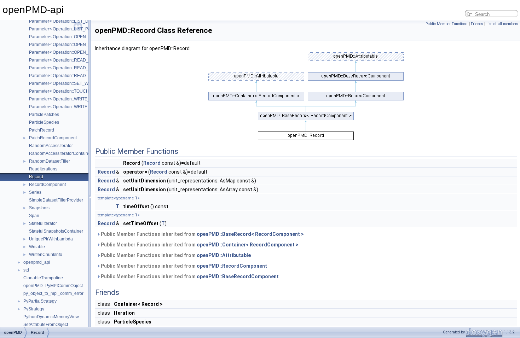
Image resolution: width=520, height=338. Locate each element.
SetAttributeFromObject (45, 324)
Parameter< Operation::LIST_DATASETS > (69, 21)
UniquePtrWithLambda (51, 239)
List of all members (502, 24)
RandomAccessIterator (51, 145)
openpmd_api (36, 262)
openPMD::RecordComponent (232, 266)
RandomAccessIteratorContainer (60, 153)
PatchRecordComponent (53, 137)
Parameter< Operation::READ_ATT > (64, 60)
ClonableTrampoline (43, 277)
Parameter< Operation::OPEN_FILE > (65, 44)
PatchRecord (41, 130)
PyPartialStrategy (40, 301)
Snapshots (39, 207)
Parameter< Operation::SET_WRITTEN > (68, 83)
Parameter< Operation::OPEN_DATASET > (70, 36)
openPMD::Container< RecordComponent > (248, 244)
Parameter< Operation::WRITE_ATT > (65, 99)
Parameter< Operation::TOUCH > (61, 91)
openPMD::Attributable (224, 255)
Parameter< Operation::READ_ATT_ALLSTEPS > (76, 67)
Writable (37, 246)
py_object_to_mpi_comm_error (53, 293)
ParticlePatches (44, 114)
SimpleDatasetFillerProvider (56, 200)
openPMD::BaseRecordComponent (238, 276)
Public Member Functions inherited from (202, 234)
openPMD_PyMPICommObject (53, 285)
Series (35, 192)
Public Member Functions (447, 24)
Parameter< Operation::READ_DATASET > (70, 75)
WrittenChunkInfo (45, 254)
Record (36, 176)
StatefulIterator (43, 223)
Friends (477, 24)
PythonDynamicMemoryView (51, 316)
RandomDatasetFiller (49, 161)
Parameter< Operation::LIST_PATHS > (65, 29)
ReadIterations (43, 169)
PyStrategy (33, 309)
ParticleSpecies (44, 122)
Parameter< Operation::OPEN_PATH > (66, 52)
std (26, 270)
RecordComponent (47, 184)
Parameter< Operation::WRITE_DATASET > (70, 106)
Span (34, 215)
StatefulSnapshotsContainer (56, 231)
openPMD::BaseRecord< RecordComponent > (250, 234)
